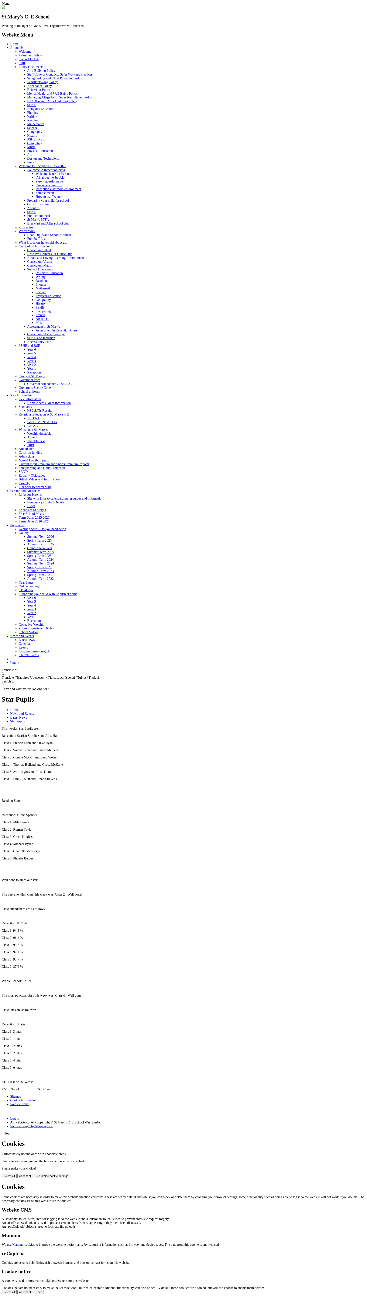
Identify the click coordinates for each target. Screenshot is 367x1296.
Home (14, 44)
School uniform (29, 391)
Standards (25, 407)
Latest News (18, 717)
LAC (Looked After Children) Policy (52, 101)
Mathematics (35, 124)
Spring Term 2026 (39, 540)
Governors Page (29, 380)
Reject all (9, 1176)
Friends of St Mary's (32, 510)
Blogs (31, 506)
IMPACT (33, 426)
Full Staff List (36, 238)
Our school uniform (49, 185)
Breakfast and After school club (48, 223)
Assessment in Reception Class (56, 330)
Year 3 (31, 361)
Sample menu (45, 193)
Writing (32, 116)
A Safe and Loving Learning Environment (55, 258)
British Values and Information (39, 479)
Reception (34, 372)
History (32, 135)
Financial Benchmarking (35, 487)
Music (31, 147)
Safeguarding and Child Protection (42, 468)
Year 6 (31, 349)
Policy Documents (31, 67)
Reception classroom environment (58, 189)
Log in (14, 662)
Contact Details (29, 59)
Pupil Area (17, 525)
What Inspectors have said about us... (43, 242)
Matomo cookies (23, 1244)
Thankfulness (36, 441)
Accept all (25, 1176)
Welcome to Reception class (46, 170)
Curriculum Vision (39, 261)
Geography (34, 131)
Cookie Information (23, 1100)
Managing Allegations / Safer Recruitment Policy (60, 97)
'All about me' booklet (50, 177)
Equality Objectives (32, 475)
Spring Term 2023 (39, 575)
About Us (16, 47)
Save (39, 1292)
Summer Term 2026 (40, 536)
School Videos (28, 632)
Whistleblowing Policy (42, 82)
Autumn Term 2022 (40, 578)
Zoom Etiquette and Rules (36, 628)
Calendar (25, 643)
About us (33, 208)
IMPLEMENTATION (42, 422)
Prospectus (26, 227)
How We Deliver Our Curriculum (49, 254)
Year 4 (31, 357)
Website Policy (20, 1104)
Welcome (25, 51)
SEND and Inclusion (41, 338)
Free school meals (39, 216)
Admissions (26, 456)
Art (29, 154)
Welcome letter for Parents (53, 174)
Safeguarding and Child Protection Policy (55, 78)
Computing (34, 143)
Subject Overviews (40, 269)
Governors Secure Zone (35, 387)
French (32, 162)
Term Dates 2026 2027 (34, 521)
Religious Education (40, 109)
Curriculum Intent (39, 250)
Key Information (21, 395)
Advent (32, 437)
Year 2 (31, 364)
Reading (32, 120)
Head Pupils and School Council (49, 235)
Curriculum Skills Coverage (46, 334)
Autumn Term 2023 (40, 571)
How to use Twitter (49, 196)
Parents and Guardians (25, 491)
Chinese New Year (39, 548)
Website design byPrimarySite (31, 1126)
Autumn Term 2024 (40, 559)
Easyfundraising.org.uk (34, 651)
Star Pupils (17, 721)
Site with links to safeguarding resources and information (65, 498)
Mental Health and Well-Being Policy (52, 93)
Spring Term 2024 (39, 567)
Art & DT (42, 319)
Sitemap (15, 1096)
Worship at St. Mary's (33, 429)
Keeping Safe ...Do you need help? (42, 529)
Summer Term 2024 (40, 563)
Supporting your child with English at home (48, 594)
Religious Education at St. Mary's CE (44, 414)
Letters (23, 647)
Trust (30, 445)
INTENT (33, 418)
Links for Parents (30, 494)
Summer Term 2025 (40, 552)
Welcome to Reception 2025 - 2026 (42, 166)
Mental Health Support (34, 460)
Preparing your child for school (48, 200)
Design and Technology (43, 158)
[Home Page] (3, 8)
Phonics (32, 112)
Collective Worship (31, 624)
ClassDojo (26, 590)
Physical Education (40, 151)
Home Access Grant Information (49, 403)
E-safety (24, 483)
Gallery (24, 533)
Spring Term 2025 (39, 555)
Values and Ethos (30, 55)
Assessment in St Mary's (43, 326)
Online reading (29, 586)
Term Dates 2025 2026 (34, 517)
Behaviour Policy (39, 89)
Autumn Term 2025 (40, 544)
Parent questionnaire (49, 181)
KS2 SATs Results (39, 410)
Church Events (29, 655)
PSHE (40, 307)
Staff (22, 63)
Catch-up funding (30, 452)
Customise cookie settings (52, 1176)
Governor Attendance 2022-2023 (49, 384)
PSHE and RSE (29, 345)
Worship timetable (39, 433)
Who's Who (27, 231)
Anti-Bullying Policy (41, 70)
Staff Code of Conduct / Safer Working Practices (59, 74)
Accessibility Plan (39, 342)
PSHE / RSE (36, 139)
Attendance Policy (39, 86)
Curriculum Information (35, 246)
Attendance (26, 449)
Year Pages (26, 582)
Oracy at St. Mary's (32, 376)
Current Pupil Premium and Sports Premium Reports (54, 464)
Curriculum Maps (39, 265)
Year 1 (31, 368)
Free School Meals (31, 513)
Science (32, 128)
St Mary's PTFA (38, 219)
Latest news (27, 640)
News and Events (22, 636)
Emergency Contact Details (45, 502)
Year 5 (31, 353)
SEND (31, 105)
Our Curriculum (38, 204)
